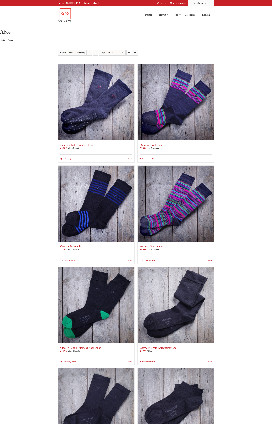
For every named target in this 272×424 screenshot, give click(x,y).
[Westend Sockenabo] (176, 204)
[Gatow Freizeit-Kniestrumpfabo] (176, 305)
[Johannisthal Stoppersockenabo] (96, 102)
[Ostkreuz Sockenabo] (176, 102)
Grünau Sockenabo (71, 246)
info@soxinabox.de (92, 3)
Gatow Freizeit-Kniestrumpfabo (158, 347)
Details (130, 159)
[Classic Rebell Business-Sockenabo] (96, 305)
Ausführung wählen (69, 159)
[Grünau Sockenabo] (96, 204)
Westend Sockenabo (151, 246)
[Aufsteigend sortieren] (95, 53)
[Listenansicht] (135, 52)
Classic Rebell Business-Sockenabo (80, 347)
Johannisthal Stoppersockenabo (78, 144)
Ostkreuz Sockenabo (151, 144)
